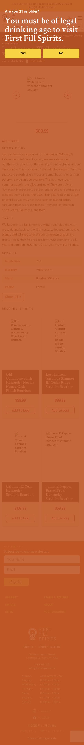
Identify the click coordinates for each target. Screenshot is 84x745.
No (61, 53)
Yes (23, 53)
